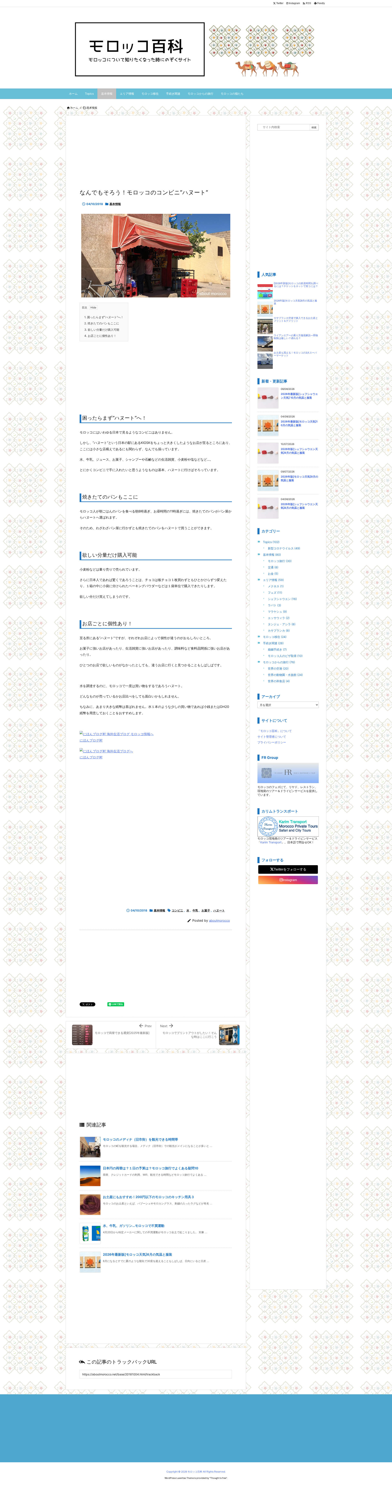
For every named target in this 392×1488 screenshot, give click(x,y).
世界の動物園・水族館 (285, 674)
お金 (273, 573)
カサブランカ (279, 630)
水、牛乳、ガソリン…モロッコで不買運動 (133, 1226)
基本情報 (92, 107)
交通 (273, 567)
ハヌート (219, 910)
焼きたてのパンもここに (101, 323)
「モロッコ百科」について (274, 731)
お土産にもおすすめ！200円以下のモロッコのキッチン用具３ (148, 1197)
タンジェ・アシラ (281, 624)
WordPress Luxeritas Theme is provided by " (187, 1478)
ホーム (74, 107)
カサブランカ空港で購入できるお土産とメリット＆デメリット (296, 319)
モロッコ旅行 (280, 561)
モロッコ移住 (274, 637)
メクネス (276, 586)
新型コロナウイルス (284, 548)
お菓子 (206, 910)
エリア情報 (273, 580)
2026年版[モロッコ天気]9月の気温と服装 (295, 302)
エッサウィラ (279, 618)
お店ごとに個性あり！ (100, 335)
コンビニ (177, 910)
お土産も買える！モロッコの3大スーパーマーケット (295, 354)
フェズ (275, 592)
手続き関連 (273, 643)
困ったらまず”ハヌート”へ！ (104, 317)
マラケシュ (277, 611)
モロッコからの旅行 (279, 662)
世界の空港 (278, 668)
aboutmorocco (219, 921)
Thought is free (218, 1478)
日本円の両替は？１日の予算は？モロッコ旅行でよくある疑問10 (150, 1168)
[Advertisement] (156, 153)
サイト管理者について (271, 736)
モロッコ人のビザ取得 (285, 656)
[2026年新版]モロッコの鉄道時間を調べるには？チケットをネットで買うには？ (296, 285)
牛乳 (195, 910)
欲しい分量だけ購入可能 (101, 329)
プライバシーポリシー (271, 742)
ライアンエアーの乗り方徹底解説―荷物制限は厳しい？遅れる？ (296, 337)
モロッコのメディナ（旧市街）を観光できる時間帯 (140, 1139)
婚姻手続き (277, 649)
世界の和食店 (279, 681)
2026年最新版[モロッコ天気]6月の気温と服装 (137, 1254)
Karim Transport (271, 842)
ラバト (274, 605)
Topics (271, 542)
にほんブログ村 (91, 740)
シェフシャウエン (282, 599)
